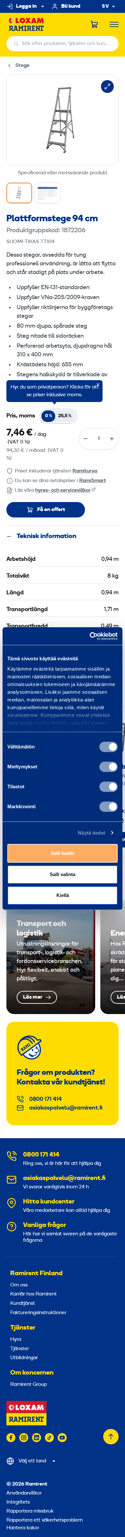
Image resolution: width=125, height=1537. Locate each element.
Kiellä (62, 895)
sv (105, 6)
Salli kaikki (62, 853)
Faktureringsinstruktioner (38, 1312)
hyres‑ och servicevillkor (63, 490)
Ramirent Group (28, 1384)
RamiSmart (92, 480)
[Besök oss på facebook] (10, 1437)
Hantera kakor (22, 1528)
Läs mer (50, 957)
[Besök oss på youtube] (62, 1437)
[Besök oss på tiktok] (49, 1437)
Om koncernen (32, 1373)
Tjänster (22, 1328)
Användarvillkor (24, 1493)
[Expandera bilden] (107, 86)
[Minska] (85, 438)
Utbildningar (24, 1357)
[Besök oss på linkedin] (36, 1437)
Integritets (18, 1502)
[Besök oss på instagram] (23, 1437)
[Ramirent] (26, 24)
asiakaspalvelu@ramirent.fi (66, 1108)
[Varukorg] (94, 24)
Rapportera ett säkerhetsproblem (44, 1520)
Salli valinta (62, 874)
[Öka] (111, 438)
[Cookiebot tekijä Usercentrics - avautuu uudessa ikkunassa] (90, 636)
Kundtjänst (22, 1303)
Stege (22, 65)
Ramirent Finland (36, 1273)
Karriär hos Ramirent (33, 1294)
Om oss (19, 1285)
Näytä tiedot (91, 833)
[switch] (108, 767)
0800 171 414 (45, 1099)
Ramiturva (84, 471)
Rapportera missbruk (30, 1511)
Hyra (15, 1339)
